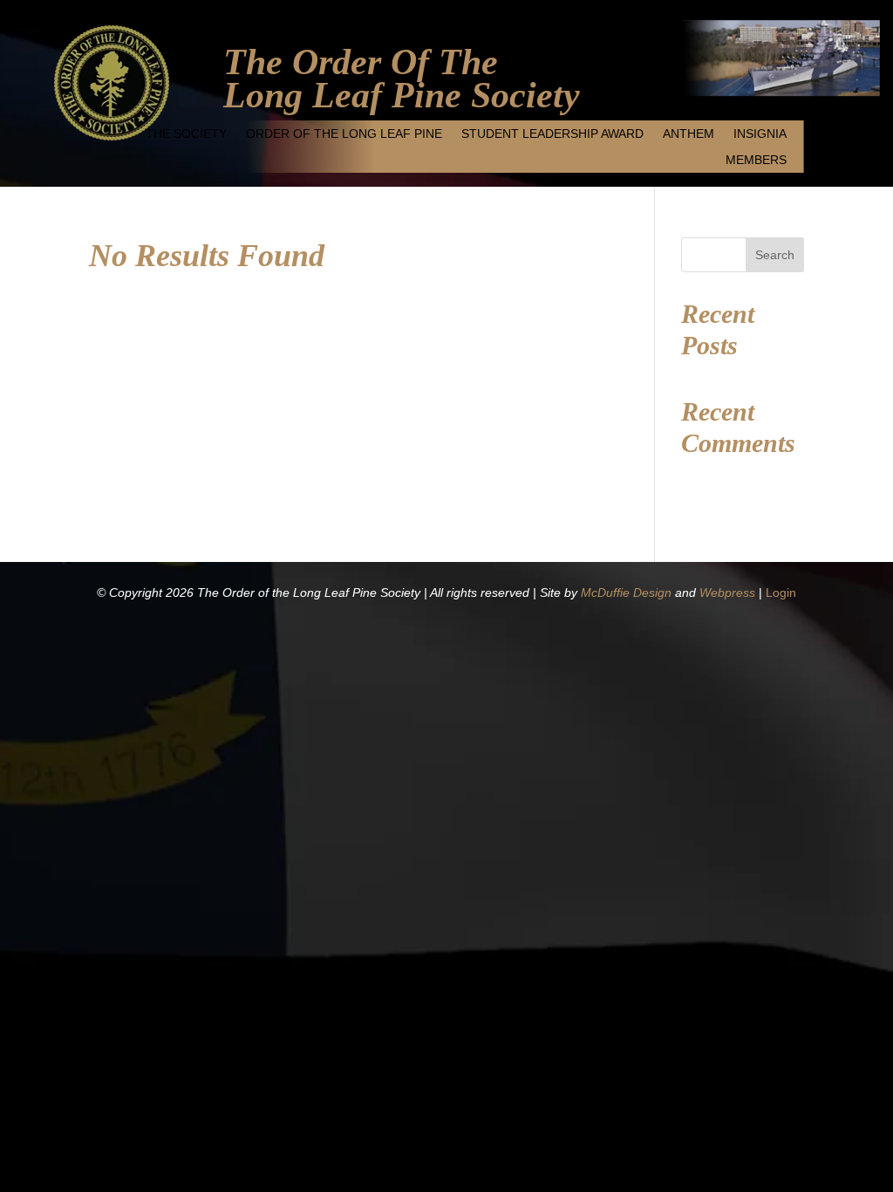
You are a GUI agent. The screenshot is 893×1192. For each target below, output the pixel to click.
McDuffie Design (626, 592)
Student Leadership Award (552, 133)
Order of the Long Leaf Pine (344, 133)
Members (756, 160)
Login (781, 592)
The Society (186, 133)
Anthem (688, 133)
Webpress (727, 592)
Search (774, 255)
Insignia (760, 133)
